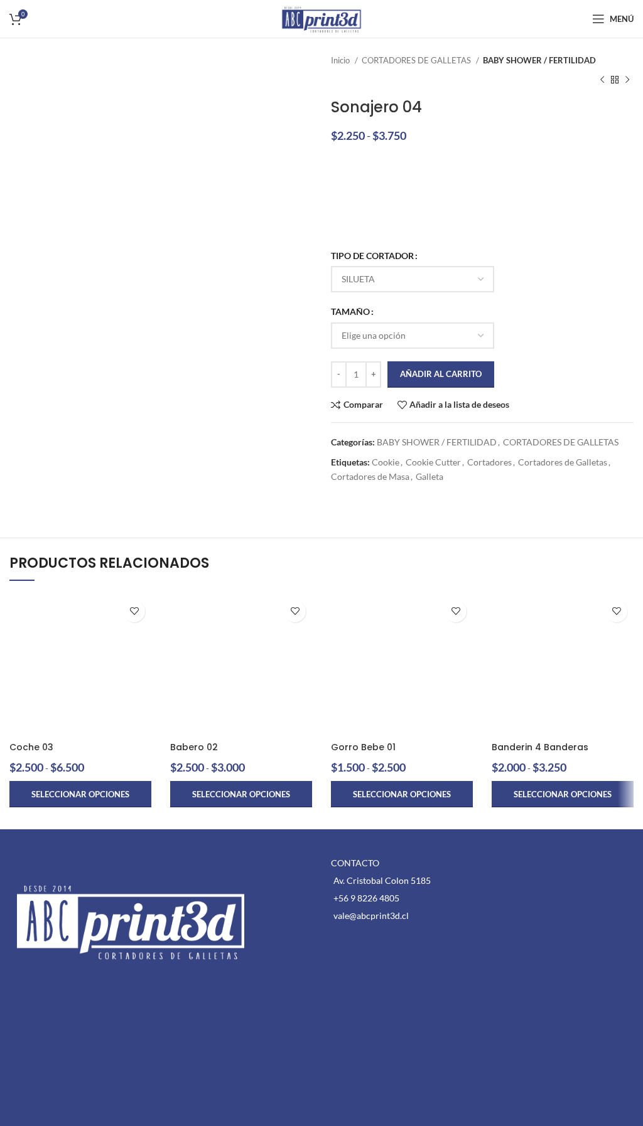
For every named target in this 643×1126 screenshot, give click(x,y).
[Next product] (627, 79)
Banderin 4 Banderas (540, 747)
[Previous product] (602, 79)
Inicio (341, 60)
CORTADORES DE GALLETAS (417, 60)
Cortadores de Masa (370, 476)
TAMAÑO (350, 311)
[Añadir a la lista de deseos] (134, 611)
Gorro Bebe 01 (363, 747)
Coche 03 (31, 747)
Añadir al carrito (441, 374)
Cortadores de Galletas (562, 462)
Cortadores (489, 462)
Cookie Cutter (433, 462)
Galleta (429, 476)
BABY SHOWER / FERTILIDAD (539, 60)
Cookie (385, 462)
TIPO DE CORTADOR (372, 255)
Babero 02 (194, 747)
